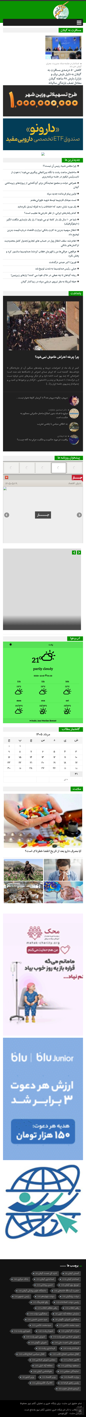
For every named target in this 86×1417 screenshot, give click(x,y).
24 (76, 768)
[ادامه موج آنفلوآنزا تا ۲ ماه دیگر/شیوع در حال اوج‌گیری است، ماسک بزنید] (63, 870)
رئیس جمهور (22, 1296)
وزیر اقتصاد (49, 1377)
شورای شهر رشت (35, 1337)
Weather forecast (43, 720)
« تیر (66, 779)
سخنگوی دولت (38, 1313)
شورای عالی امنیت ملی (67, 1342)
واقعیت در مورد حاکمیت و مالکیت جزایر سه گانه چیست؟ (42, 440)
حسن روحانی (45, 1285)
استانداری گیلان (45, 1279)
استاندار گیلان (70, 1279)
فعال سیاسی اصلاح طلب (66, 1354)
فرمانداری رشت (47, 1348)
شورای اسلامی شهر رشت (66, 1337)
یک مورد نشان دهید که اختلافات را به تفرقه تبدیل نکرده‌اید (47, 207)
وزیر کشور (28, 1377)
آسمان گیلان (72, 1273)
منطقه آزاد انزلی (44, 1365)
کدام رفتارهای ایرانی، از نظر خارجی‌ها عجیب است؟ (50, 213)
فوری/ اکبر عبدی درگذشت (62, 262)
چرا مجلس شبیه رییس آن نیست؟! (59, 166)
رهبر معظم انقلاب (47, 1308)
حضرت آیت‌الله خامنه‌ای (66, 1290)
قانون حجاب (71, 1360)
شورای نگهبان (38, 1342)
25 (65, 768)
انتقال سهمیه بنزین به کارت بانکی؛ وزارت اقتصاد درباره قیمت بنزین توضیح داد (43, 232)
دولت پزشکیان (71, 1296)
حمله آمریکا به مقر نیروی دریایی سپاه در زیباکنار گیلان (48, 282)
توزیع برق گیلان (70, 1285)
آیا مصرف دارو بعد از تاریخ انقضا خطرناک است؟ (53, 851)
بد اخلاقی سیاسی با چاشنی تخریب (52, 424)
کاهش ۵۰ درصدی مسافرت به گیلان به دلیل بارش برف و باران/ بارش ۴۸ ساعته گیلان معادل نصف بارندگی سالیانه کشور (64, 79)
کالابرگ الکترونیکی (42, 1383)
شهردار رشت (46, 1331)
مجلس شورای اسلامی (43, 1360)
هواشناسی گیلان (42, 1371)
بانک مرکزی (21, 1279)
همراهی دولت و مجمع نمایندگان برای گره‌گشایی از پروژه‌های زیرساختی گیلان (42, 185)
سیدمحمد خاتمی (41, 1325)
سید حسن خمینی (37, 1319)
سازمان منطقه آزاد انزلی (67, 1313)
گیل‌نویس (63, 1413)
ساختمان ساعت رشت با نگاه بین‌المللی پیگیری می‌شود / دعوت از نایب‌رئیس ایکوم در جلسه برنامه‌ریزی (45, 174)
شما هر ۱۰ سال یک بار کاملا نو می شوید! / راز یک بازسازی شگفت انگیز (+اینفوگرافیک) (42, 222)
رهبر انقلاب (72, 1308)
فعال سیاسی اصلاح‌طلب (31, 1354)
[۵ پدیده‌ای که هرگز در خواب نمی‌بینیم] (63, 892)
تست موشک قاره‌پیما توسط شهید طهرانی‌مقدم (53, 200)
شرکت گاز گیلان (70, 1331)
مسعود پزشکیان (70, 1365)
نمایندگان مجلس (69, 1371)
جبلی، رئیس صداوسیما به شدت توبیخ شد (55, 269)
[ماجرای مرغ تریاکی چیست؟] (23, 892)
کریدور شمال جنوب (69, 1388)
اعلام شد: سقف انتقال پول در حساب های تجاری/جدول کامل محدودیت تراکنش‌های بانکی (41, 243)
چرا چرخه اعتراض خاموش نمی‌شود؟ (57, 357)
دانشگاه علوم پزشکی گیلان (32, 1290)
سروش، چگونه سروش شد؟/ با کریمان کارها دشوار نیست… (42, 398)
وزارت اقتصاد (71, 1377)
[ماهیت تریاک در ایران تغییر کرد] (23, 870)
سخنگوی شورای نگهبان (67, 1319)
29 (20, 768)
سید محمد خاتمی (69, 1325)
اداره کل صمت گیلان (46, 1273)
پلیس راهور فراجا (70, 1383)
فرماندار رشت (71, 1348)
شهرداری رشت (22, 1331)
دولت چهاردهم (46, 1296)
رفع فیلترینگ (40, 1302)
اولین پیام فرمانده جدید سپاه (61, 194)
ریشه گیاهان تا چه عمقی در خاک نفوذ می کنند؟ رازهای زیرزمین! (43, 275)
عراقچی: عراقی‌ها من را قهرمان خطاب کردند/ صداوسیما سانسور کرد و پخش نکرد (42, 254)
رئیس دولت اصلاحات (67, 1302)
